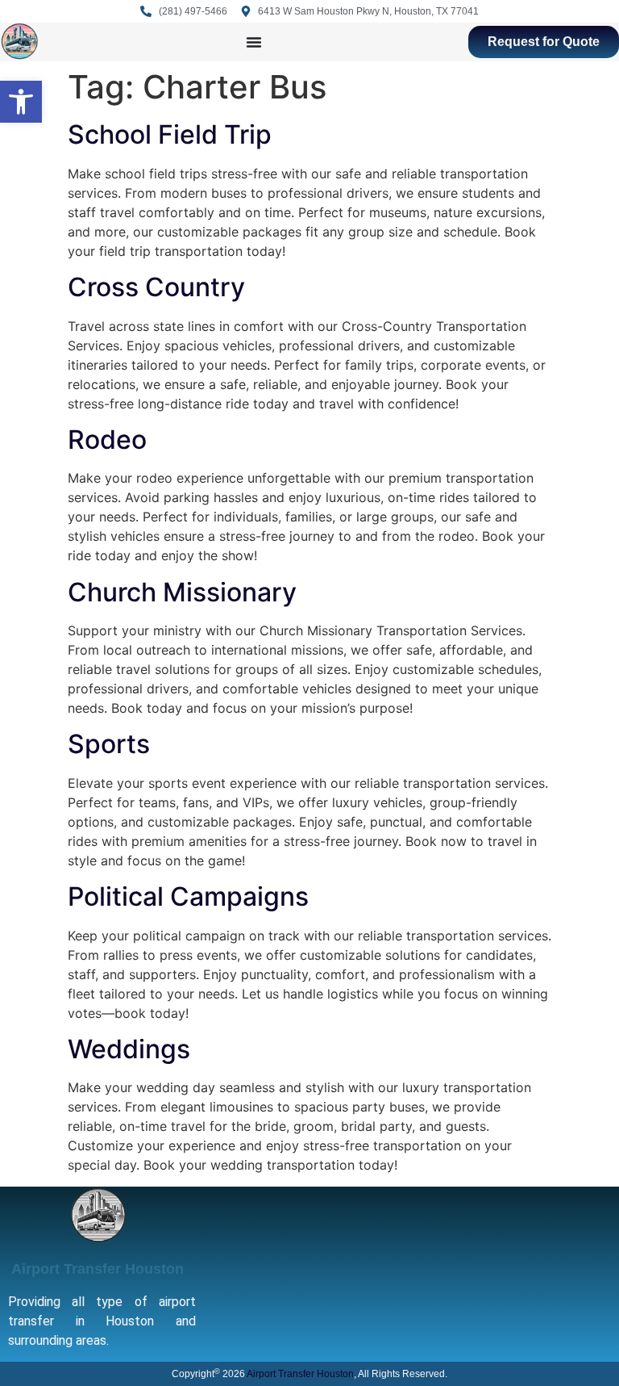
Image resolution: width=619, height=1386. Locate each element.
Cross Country (156, 287)
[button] (21, 102)
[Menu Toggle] (254, 42)
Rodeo (107, 439)
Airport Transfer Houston (97, 1269)
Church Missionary (182, 592)
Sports (109, 744)
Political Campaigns (188, 896)
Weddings (129, 1049)
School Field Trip (170, 134)
